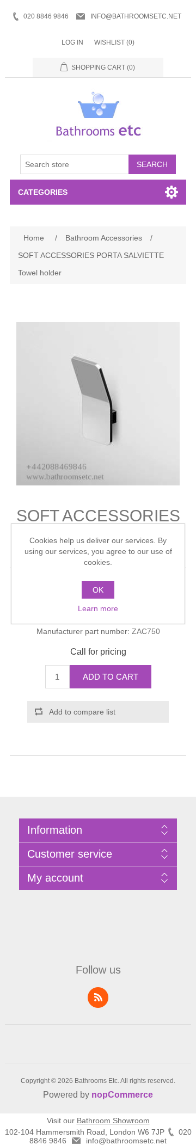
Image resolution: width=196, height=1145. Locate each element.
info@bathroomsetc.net (135, 16)
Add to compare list (82, 711)
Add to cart (110, 676)
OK (98, 590)
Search (152, 164)
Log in (72, 42)
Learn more (98, 608)
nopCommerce (122, 1094)
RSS (98, 997)
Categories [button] (43, 192)
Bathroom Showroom (113, 1120)
